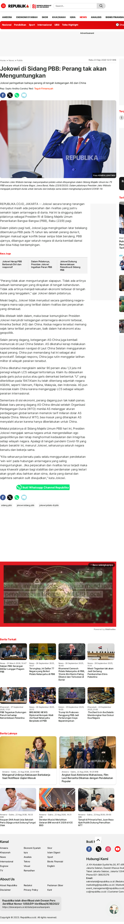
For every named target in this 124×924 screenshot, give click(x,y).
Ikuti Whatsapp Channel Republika (45, 487)
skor (45, 17)
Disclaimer (5, 889)
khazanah (59, 17)
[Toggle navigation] (3, 5)
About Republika (8, 885)
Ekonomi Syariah (27, 17)
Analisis (28, 857)
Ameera (4, 848)
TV (1, 870)
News (11, 60)
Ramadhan (29, 870)
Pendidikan (20, 24)
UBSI (56, 24)
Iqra (26, 852)
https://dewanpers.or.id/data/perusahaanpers (26, 907)
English (51, 866)
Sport (32, 24)
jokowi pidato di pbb (49, 505)
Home (3, 60)
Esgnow (4, 866)
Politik (20, 60)
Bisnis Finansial (55, 861)
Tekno (27, 861)
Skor (49, 848)
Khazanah (5, 852)
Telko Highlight (70, 24)
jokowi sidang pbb (25, 505)
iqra (72, 17)
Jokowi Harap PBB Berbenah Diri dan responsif (12, 264)
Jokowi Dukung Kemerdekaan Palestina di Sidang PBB (70, 265)
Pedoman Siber (55, 885)
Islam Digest (53, 852)
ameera (7, 17)
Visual (27, 866)
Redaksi (28, 885)
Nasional (6, 24)
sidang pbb (6, 505)
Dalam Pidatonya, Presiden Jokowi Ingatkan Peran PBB (41, 264)
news (83, 17)
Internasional (44, 24)
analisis (96, 17)
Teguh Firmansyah (43, 88)
